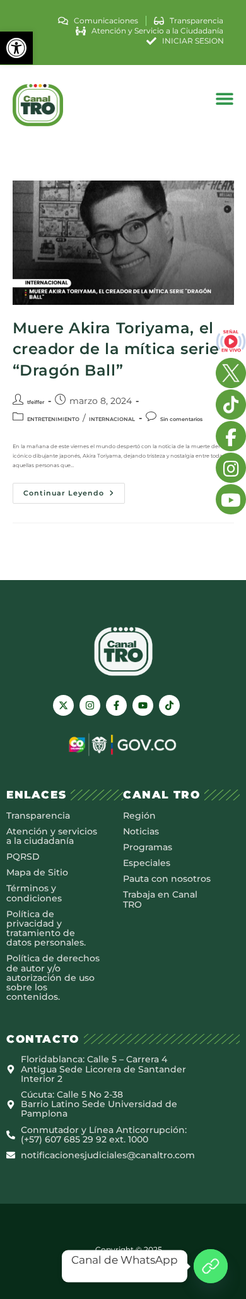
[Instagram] (89, 705)
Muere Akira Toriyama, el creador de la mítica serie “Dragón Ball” (116, 349)
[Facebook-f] (116, 705)
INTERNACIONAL (112, 419)
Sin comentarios (181, 419)
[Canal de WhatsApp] (211, 1266)
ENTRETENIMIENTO (53, 419)
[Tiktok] (169, 705)
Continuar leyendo (74, 490)
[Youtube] (142, 705)
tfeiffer (35, 402)
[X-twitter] (63, 705)
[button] (16, 48)
